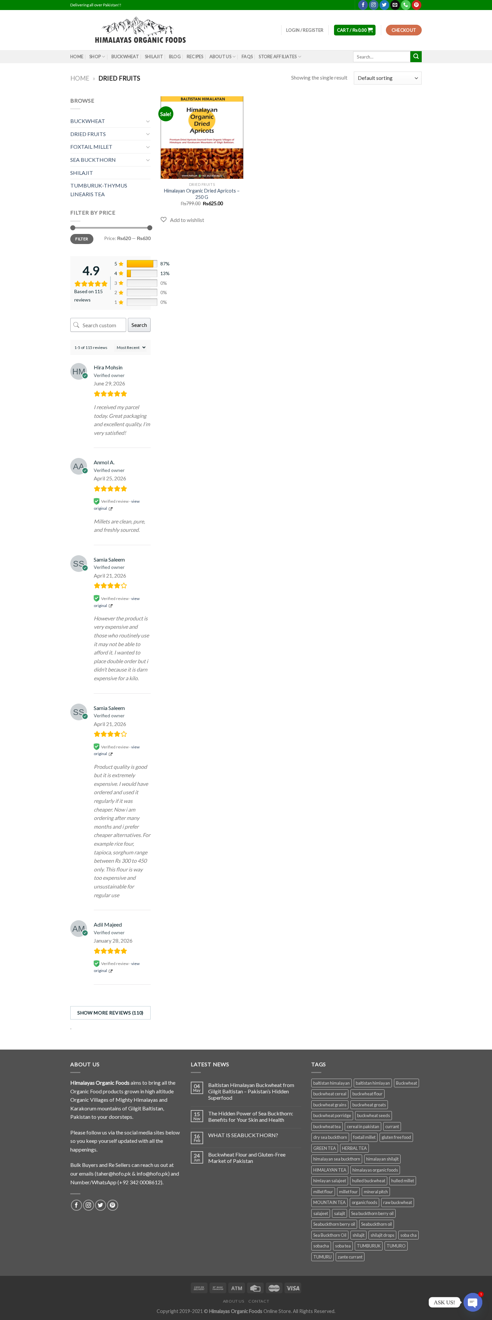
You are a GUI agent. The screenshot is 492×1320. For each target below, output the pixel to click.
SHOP (95, 56)
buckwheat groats (369, 1104)
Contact (258, 1301)
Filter (81, 238)
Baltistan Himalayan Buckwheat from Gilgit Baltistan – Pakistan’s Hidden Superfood (251, 1091)
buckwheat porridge (332, 1115)
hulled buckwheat (368, 1180)
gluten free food (396, 1137)
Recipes (195, 56)
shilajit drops (382, 1235)
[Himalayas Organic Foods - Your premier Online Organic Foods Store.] (144, 30)
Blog (175, 56)
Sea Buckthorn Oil (329, 1235)
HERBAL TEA (354, 1148)
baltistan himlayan (373, 1083)
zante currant (350, 1256)
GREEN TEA (324, 1148)
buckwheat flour (367, 1093)
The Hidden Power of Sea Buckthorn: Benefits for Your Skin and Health (250, 1116)
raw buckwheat (397, 1202)
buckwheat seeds (373, 1115)
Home (79, 78)
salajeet (320, 1213)
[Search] (416, 57)
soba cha (408, 1235)
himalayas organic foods (375, 1170)
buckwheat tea (327, 1126)
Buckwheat (406, 1083)
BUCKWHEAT (125, 56)
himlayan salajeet (329, 1180)
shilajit (358, 1235)
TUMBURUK (369, 1245)
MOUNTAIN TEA (329, 1202)
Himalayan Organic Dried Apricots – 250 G (202, 194)
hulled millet (402, 1180)
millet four (348, 1191)
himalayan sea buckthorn (336, 1159)
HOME (76, 56)
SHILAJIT (154, 56)
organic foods (364, 1202)
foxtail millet (364, 1137)
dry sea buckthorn (330, 1137)
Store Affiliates (278, 56)
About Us (220, 56)
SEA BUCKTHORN (93, 159)
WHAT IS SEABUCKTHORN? (243, 1135)
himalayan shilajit (382, 1159)
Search (139, 325)
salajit (339, 1213)
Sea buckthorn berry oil (372, 1213)
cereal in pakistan (363, 1126)
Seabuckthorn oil (376, 1224)
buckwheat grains (329, 1104)
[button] (182, 220)
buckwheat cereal (329, 1093)
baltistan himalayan (331, 1083)
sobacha (321, 1245)
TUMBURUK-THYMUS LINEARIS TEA (98, 189)
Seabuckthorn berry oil (334, 1224)
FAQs (247, 56)
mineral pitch (376, 1191)
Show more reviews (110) (110, 1012)
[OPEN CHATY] (473, 1302)
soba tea (343, 1245)
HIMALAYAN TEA (329, 1170)
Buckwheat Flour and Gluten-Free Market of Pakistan (246, 1157)
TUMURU (322, 1256)
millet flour (323, 1191)
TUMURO (396, 1245)
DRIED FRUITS (88, 134)
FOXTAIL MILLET (91, 146)
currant (392, 1126)
